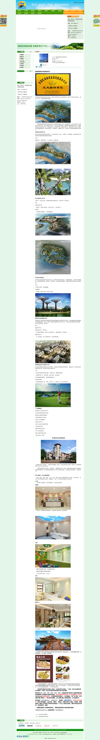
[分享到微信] (28, 736)
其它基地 (22, 65)
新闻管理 (33, 10)
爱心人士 (73, 10)
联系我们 (33, 13)
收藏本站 (76, 2)
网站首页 (19, 10)
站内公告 (19, 13)
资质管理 (66, 10)
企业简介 (80, 10)
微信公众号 (38, 723)
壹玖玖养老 (32, 723)
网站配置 (60, 10)
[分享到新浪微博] (22, 736)
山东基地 (22, 63)
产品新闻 (22, 54)
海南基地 (22, 58)
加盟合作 (46, 10)
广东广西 (22, 60)
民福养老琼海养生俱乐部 (43, 716)
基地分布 (22, 56)
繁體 (83, 2)
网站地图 (64, 729)
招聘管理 (53, 10)
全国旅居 (39, 10)
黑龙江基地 (22, 61)
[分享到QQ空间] (19, 736)
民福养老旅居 (40, 696)
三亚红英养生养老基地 (43, 714)
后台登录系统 (20, 723)
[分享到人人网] (26, 736)
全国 (36, 696)
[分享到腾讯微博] (24, 736)
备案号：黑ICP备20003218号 (57, 729)
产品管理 (26, 10)
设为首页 (80, 2)
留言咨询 (26, 13)
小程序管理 (26, 723)
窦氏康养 (39, 13)
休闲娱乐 (22, 67)
